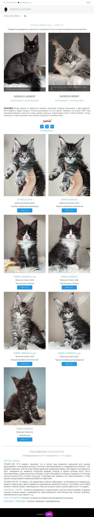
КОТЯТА (64, 9)
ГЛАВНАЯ (37, 9)
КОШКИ (55, 9)
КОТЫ (46, 9)
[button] (25, 16)
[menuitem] (25, 16)
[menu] (26, 16)
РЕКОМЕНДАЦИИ (77, 9)
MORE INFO (25, 210)
